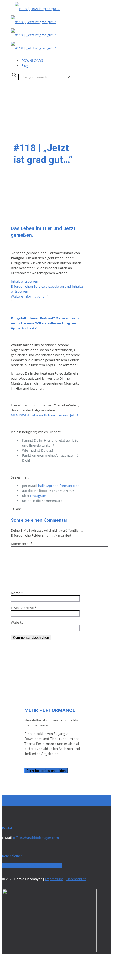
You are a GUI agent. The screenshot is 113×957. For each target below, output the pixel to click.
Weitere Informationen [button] (29, 296)
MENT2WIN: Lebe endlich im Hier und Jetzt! (44, 415)
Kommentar (21, 543)
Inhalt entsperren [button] (24, 281)
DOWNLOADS (32, 60)
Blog (24, 65)
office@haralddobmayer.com (36, 837)
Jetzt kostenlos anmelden (46, 771)
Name (17, 593)
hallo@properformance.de (58, 485)
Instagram (38, 495)
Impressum (54, 879)
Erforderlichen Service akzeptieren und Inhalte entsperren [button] (47, 289)
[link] (68, 77)
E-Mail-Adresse (23, 607)
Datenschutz (76, 879)
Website (17, 622)
